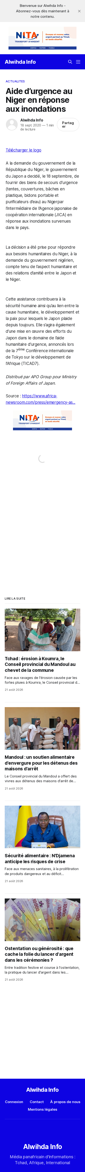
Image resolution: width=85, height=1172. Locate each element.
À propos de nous (65, 1102)
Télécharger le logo (23, 150)
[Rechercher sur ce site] (70, 62)
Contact (37, 1102)
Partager (68, 125)
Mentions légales (42, 1109)
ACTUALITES (15, 81)
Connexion (14, 1102)
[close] (79, 11)
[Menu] (78, 62)
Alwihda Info (20, 61)
